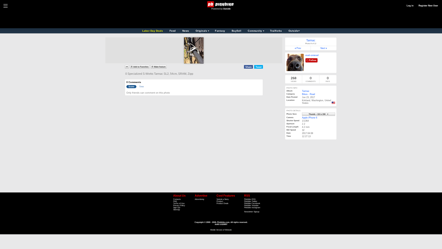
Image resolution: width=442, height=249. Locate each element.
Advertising (199, 199)
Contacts (177, 199)
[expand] (127, 66)
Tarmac (305, 91)
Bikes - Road (308, 94)
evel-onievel (312, 55)
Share (248, 67)
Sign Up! (176, 207)
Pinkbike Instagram (252, 207)
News (185, 30)
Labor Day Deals (153, 30)
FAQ (175, 201)
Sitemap (176, 210)
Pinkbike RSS (250, 199)
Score (131, 86)
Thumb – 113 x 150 (317, 114)
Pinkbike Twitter (250, 201)
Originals (201, 30)
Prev (298, 48)
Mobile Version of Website (221, 230)
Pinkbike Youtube (251, 205)
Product (220, 201)
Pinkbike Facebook (252, 203)
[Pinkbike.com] (221, 4)
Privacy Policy (179, 205)
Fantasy (220, 30)
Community (255, 30)
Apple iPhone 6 (309, 117)
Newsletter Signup (251, 212)
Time (141, 86)
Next (322, 48)
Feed (173, 30)
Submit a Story (223, 199)
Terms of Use (179, 203)
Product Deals (222, 203)
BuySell (236, 30)
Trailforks (276, 30)
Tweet (259, 67)
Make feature (160, 67)
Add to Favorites (140, 67)
